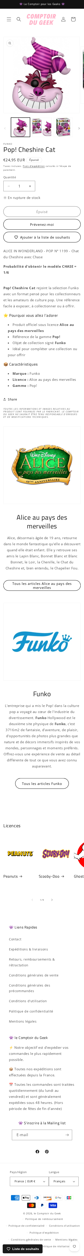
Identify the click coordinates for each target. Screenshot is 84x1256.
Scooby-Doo (49, 876)
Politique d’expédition (44, 1232)
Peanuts (10, 876)
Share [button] (12, 399)
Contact (15, 939)
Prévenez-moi (42, 224)
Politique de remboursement (44, 1219)
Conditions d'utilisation (28, 1001)
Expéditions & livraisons (28, 949)
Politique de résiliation (55, 1246)
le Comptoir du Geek (47, 1213)
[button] (9, 19)
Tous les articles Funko (42, 783)
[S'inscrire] (67, 1135)
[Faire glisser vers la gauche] (5, 128)
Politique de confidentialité (31, 1011)
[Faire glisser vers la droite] (79, 128)
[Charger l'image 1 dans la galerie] (20, 127)
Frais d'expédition (34, 166)
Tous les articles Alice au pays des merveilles (42, 585)
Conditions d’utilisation (64, 1225)
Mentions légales (23, 1021)
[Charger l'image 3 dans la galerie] (63, 127)
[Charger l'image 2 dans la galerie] (41, 127)
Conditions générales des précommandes (29, 988)
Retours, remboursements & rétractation (32, 962)
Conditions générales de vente (33, 975)
